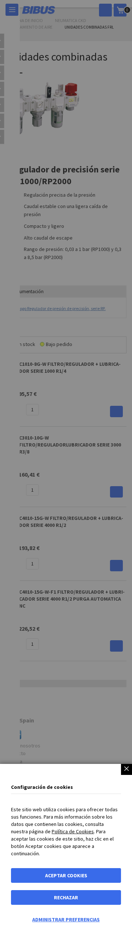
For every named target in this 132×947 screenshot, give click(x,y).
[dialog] (66, 473)
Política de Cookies (73, 831)
